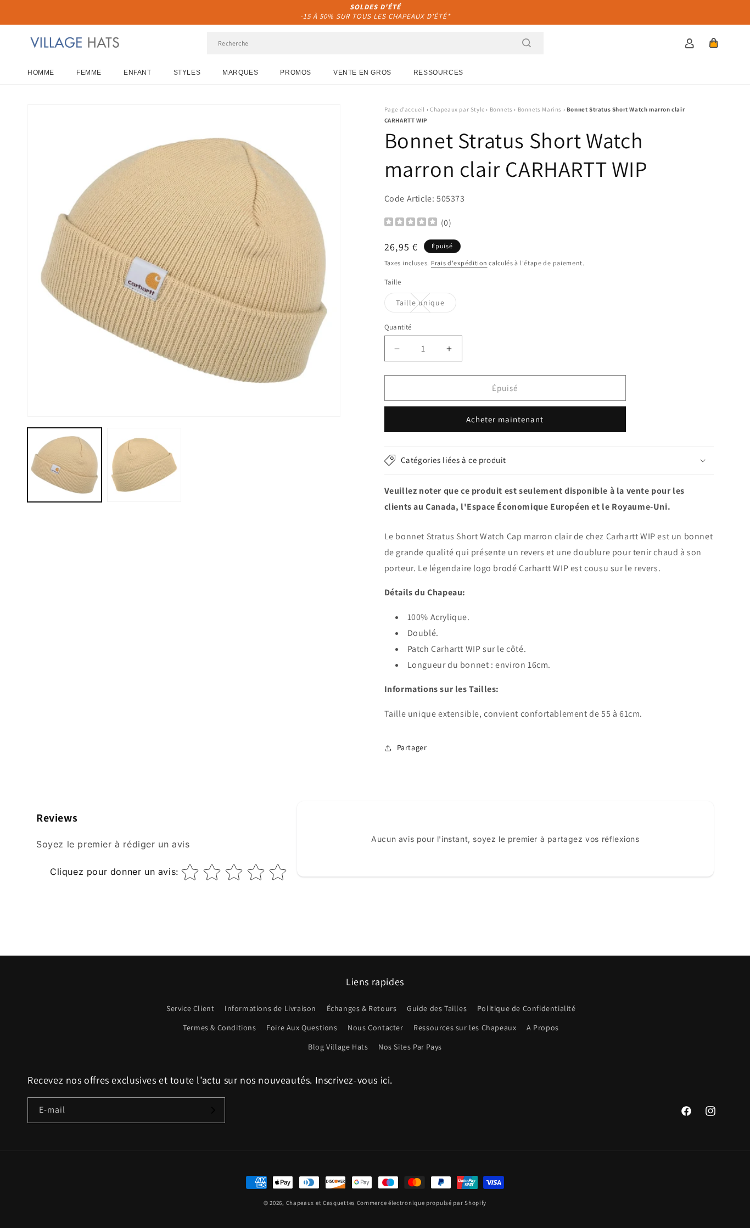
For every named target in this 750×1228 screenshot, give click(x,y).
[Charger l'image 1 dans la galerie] (64, 465)
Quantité (398, 327)
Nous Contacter (375, 1027)
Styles (187, 72)
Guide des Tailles (437, 1008)
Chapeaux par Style (457, 109)
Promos (295, 72)
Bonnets (501, 109)
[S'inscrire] (212, 1110)
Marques (240, 72)
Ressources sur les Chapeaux (464, 1027)
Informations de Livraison (270, 1008)
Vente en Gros (362, 72)
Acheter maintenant (505, 419)
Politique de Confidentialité (526, 1008)
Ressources (438, 72)
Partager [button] (412, 747)
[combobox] (375, 43)
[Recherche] (527, 43)
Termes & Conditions (219, 1027)
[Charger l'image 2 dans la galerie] (144, 465)
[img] (410, 223)
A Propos (543, 1027)
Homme (40, 72)
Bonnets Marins (540, 109)
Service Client (190, 1008)
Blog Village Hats (338, 1047)
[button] (713, 42)
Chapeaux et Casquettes (320, 1203)
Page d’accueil (404, 109)
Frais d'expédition (459, 263)
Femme (89, 72)
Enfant (138, 72)
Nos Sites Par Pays (410, 1047)
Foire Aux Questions (301, 1027)
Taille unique (426, 304)
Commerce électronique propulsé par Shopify (421, 1203)
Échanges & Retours (362, 1008)
